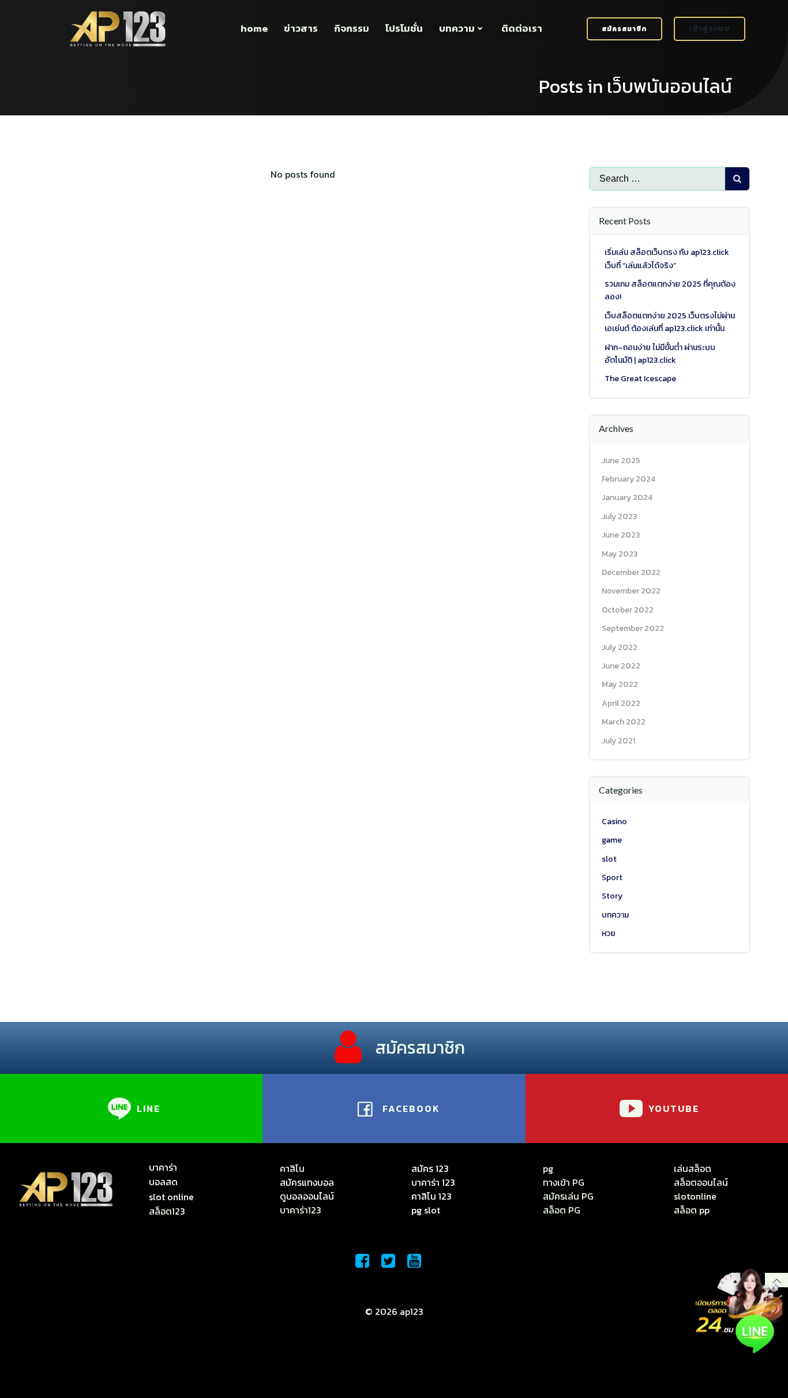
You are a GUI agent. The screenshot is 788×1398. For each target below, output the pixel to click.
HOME (254, 28)
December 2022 (631, 572)
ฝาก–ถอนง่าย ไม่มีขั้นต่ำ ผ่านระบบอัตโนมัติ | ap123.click (660, 353)
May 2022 (620, 684)
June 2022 (621, 666)
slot (609, 859)
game (612, 840)
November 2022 (631, 591)
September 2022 (633, 628)
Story (612, 896)
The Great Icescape (640, 379)
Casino (614, 821)
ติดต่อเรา (521, 28)
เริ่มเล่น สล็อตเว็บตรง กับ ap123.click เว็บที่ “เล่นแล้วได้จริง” (667, 258)
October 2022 (628, 610)
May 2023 (619, 554)
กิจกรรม (351, 28)
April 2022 (621, 703)
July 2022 (619, 647)
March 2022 (624, 722)
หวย (609, 933)
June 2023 (621, 535)
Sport (612, 877)
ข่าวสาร (301, 28)
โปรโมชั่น (404, 28)
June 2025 (621, 460)
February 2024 (628, 479)
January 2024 (627, 497)
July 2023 (619, 516)
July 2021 (618, 741)
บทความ (457, 28)
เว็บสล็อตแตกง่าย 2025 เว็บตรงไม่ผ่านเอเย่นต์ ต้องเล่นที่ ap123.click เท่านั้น (670, 322)
